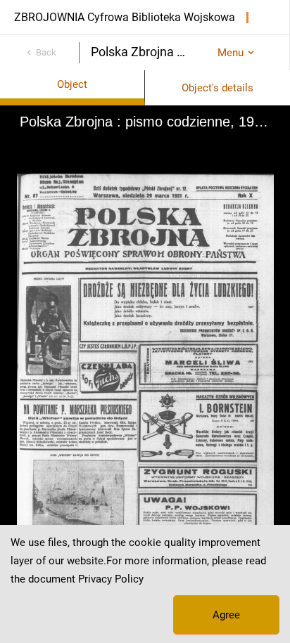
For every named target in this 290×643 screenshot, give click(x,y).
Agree (226, 615)
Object (72, 84)
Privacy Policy (111, 579)
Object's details (217, 88)
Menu (231, 52)
